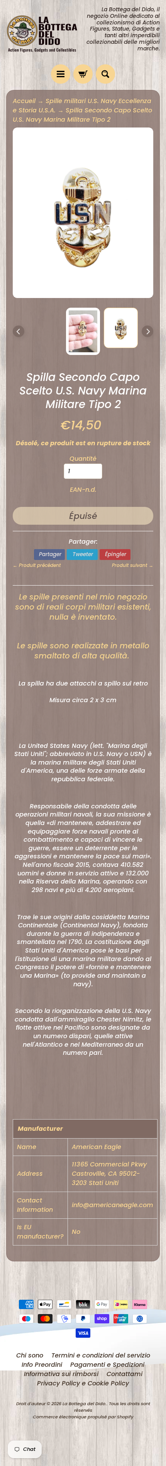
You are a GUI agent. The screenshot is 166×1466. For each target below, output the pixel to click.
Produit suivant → (132, 565)
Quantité (83, 458)
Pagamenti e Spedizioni (107, 1364)
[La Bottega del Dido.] (44, 32)
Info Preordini (42, 1364)
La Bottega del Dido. (85, 1404)
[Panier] (83, 74)
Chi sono (29, 1355)
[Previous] (18, 331)
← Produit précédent (37, 565)
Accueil (24, 100)
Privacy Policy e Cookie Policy (83, 1383)
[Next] (147, 331)
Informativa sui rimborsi (61, 1374)
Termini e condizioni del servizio (100, 1355)
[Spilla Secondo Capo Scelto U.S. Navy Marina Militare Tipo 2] (121, 328)
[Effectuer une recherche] (105, 74)
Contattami (124, 1374)
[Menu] (60, 74)
